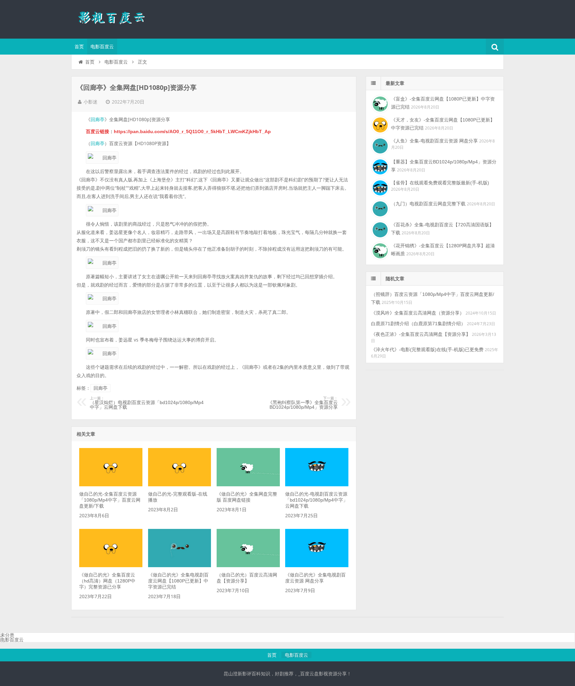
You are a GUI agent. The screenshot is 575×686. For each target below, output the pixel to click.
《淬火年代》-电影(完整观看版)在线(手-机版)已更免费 (427, 349)
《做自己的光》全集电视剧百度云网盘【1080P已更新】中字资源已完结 (178, 580)
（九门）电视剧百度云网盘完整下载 (428, 203)
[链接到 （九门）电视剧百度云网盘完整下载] (379, 208)
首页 (79, 46)
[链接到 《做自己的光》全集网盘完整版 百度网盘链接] (248, 484)
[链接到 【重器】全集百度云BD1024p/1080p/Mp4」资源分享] (379, 166)
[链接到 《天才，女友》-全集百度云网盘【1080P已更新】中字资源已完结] (379, 124)
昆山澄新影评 (114, 18)
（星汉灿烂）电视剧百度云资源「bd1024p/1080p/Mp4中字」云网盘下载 (147, 403)
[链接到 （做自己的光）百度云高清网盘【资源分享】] (248, 565)
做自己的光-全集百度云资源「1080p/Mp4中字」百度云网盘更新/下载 (109, 500)
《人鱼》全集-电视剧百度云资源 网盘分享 (434, 140)
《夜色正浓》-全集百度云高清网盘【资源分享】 (421, 334)
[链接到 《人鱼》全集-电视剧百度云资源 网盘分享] (379, 145)
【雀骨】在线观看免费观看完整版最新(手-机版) (440, 182)
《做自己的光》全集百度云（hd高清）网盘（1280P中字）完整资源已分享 (107, 580)
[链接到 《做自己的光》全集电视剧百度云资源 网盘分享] (316, 565)
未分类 (7, 635)
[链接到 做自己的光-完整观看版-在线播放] (179, 484)
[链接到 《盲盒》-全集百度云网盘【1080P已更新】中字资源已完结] (379, 103)
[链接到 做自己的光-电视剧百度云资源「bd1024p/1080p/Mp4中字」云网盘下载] (316, 484)
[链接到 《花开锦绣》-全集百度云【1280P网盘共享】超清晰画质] (379, 250)
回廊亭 (97, 119)
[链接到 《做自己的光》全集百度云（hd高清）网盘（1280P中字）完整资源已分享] (110, 565)
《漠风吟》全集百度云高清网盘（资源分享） (417, 313)
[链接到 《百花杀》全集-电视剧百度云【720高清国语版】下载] (379, 229)
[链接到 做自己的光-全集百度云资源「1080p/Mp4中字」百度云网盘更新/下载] (110, 484)
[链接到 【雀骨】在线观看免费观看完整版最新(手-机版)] (379, 187)
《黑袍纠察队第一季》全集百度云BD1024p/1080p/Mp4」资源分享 (303, 403)
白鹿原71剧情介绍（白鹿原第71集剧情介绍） (418, 323)
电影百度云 (102, 46)
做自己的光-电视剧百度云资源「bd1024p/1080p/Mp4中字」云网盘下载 (316, 500)
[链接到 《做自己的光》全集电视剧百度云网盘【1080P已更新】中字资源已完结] (179, 565)
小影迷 (90, 102)
